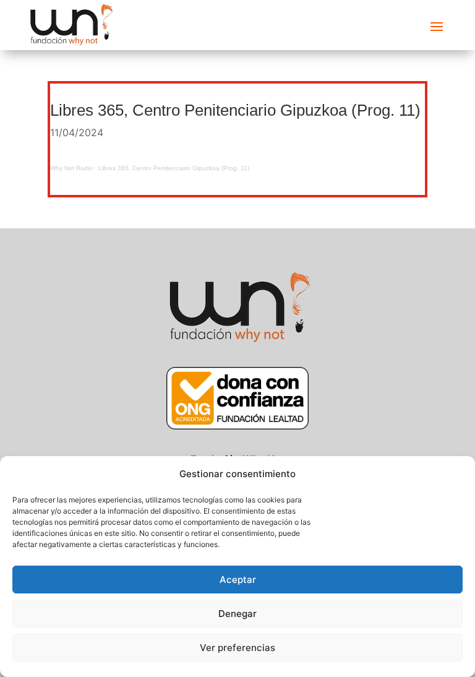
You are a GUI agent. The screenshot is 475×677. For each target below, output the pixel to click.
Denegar (237, 613)
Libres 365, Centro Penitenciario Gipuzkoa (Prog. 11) (173, 168)
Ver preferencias (237, 647)
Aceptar (238, 579)
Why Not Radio (71, 168)
